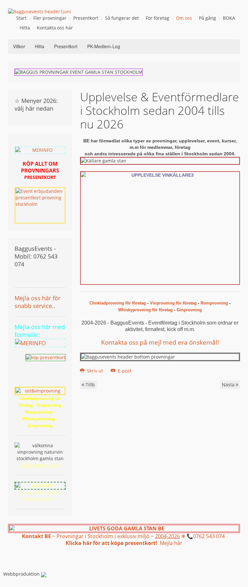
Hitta (25, 28)
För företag (157, 18)
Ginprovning (189, 309)
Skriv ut (95, 371)
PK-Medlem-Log (103, 46)
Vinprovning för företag (173, 303)
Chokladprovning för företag (117, 303)
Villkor (19, 46)
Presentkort (85, 18)
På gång (207, 18)
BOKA (229, 18)
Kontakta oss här (55, 28)
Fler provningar (50, 18)
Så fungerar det (122, 18)
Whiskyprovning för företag (145, 309)
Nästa (229, 385)
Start (21, 18)
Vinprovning (48, 405)
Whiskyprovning (38, 418)
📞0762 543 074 (206, 536)
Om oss (184, 18)
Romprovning (214, 303)
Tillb (89, 385)
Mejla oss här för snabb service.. (37, 302)
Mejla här (171, 543)
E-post (124, 371)
